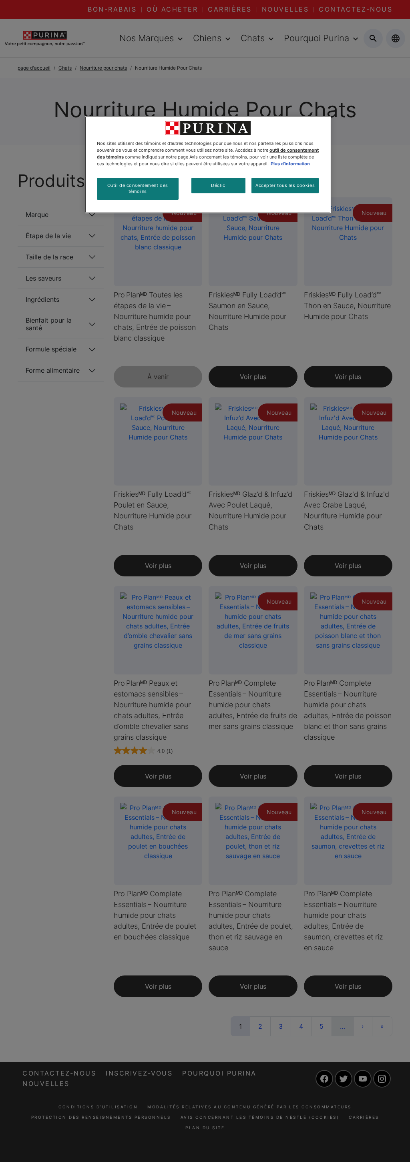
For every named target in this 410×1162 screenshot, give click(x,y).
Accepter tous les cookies (285, 185)
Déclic (218, 185)
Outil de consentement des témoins (137, 189)
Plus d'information (290, 164)
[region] (208, 164)
